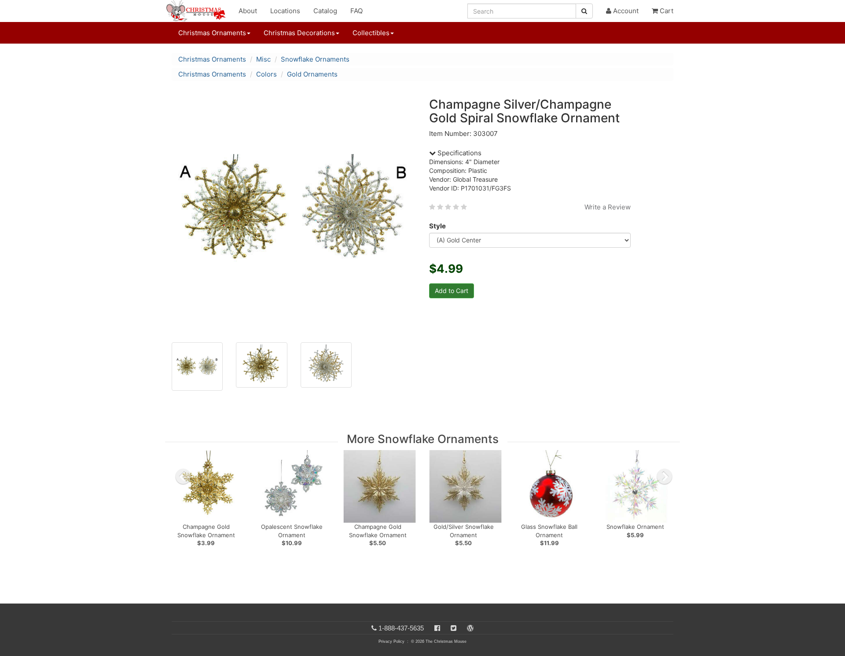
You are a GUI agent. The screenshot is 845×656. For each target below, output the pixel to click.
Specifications (458, 153)
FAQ (356, 11)
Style (437, 226)
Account (625, 11)
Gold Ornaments (312, 74)
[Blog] (470, 628)
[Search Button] (584, 11)
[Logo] (198, 11)
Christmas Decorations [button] (299, 33)
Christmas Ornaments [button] (212, 33)
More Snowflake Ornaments (423, 439)
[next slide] (664, 476)
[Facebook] (437, 628)
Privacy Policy (391, 641)
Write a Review (607, 207)
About (248, 11)
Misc (263, 59)
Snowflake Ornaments (315, 59)
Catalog (325, 11)
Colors (266, 74)
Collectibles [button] (371, 33)
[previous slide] (183, 476)
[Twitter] (453, 628)
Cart (665, 11)
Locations (285, 11)
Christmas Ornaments (212, 59)
